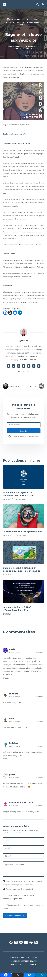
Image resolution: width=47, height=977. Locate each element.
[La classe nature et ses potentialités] (23, 516)
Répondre (39, 652)
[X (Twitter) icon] (23, 366)
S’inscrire (23, 431)
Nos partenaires (18, 965)
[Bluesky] (15, 312)
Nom (7, 839)
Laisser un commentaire (14, 915)
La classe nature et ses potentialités (22, 531)
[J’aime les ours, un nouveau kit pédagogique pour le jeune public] (23, 552)
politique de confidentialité (29, 436)
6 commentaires (23, 25)
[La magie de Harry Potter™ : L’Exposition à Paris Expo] (23, 591)
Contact (32, 965)
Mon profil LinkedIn (27, 359)
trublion (13, 743)
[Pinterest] (31, 942)
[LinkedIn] (26, 942)
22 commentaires (20, 535)
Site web (8, 856)
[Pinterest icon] (33, 366)
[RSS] (36, 942)
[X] (10, 312)
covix (12, 649)
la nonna (13, 694)
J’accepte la (25, 436)
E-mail (8, 847)
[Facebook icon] (8, 366)
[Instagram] (21, 942)
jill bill (12, 774)
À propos (14, 958)
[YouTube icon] (38, 366)
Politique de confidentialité (23, 961)
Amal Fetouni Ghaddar (21, 802)
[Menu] (43, 4)
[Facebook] (5, 312)
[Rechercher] (37, 4)
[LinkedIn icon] (13, 366)
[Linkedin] (20, 312)
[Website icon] (18, 366)
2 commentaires (19, 499)
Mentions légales (29, 958)
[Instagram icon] (28, 366)
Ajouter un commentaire (15, 864)
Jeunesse (35, 22)
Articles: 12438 (23, 372)
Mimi (11, 718)
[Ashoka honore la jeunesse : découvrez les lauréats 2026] (23, 477)
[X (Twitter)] (16, 942)
